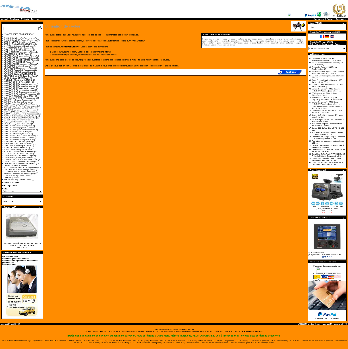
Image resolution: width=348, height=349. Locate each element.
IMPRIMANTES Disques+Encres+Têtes (20, 110)
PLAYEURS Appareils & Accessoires (19, 70)
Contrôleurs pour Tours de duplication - (318, 341)
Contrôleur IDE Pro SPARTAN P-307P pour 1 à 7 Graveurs (327, 112)
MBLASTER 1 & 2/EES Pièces (16, 54)
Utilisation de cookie (30, 19)
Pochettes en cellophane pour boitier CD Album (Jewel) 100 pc (327, 133)
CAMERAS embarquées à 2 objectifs (19, 138)
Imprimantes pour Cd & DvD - (289, 341)
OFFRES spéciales (11, 178)
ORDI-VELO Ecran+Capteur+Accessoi (20, 112)
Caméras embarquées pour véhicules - (158, 343)
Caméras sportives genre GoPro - (244, 343)
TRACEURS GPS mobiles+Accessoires (20, 94)
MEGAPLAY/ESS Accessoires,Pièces (19, 68)
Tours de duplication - (177, 341)
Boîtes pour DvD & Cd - (132, 343)
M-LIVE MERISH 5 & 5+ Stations (17, 48)
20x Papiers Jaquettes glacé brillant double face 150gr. (327, 107)
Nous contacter (9, 265)
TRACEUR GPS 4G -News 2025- (17, 82)
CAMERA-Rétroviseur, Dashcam (17, 134)
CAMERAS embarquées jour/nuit (17, 140)
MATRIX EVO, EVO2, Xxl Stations (18, 50)
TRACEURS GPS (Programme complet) (20, 92)
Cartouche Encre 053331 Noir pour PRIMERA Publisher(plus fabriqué (326, 103)
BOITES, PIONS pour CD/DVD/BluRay (20, 118)
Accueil (4, 19)
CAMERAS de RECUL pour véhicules (19, 136)
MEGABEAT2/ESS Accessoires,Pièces (20, 64)
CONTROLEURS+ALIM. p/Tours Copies (20, 106)
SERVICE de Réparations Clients (17, 180)
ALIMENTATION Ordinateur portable (19, 152)
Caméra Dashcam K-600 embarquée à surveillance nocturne (328, 146)
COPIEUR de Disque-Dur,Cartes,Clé (19, 100)
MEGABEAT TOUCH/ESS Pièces (17, 62)
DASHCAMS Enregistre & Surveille (18, 144)
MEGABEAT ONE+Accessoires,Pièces (20, 56)
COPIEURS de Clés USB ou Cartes (18, 102)
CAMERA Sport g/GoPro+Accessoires (19, 130)
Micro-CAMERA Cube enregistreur (18, 142)
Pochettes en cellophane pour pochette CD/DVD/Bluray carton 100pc (328, 138)
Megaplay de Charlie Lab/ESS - (154, 341)
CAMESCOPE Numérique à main (17, 146)
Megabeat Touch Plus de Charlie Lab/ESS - (122, 341)
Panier (330, 19)
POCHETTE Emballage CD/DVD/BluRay (20, 116)
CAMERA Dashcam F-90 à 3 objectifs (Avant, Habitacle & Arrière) (327, 208)
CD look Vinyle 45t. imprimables (17, 120)
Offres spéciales (9, 186)
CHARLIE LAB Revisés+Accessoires (19, 38)
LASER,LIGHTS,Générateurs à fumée (20, 164)
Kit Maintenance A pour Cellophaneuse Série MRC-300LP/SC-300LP (328, 72)
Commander (340, 19)
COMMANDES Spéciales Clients (17, 176)
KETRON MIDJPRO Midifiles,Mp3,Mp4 (19, 42)
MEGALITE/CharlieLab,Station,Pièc (18, 66)
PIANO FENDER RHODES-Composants (20, 168)
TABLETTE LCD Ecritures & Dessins (19, 162)
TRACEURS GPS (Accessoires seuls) (19, 90)
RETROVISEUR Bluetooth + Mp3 (17, 148)
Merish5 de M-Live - (67, 341)
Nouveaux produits (10, 183)
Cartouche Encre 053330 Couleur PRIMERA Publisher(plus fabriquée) (326, 90)
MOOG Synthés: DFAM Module (17, 78)
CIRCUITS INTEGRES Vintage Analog (20, 170)
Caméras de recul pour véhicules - (215, 343)
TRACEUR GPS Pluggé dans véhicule (20, 88)
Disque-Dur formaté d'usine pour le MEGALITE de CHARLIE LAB (326, 159)
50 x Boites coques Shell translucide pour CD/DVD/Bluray (327, 125)
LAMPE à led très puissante (15, 166)
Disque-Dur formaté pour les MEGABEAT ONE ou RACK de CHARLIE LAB (22, 244)
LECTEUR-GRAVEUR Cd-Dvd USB (18, 154)
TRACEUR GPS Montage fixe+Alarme (19, 86)
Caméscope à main (266, 343)
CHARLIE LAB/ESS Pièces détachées (20, 40)
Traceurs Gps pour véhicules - (188, 343)
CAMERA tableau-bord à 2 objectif (18, 132)
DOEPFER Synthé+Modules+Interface (20, 76)
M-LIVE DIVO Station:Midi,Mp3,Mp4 (19, 46)
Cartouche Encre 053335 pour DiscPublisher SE (324, 68)
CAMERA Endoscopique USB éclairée (19, 128)
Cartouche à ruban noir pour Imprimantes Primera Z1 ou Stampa (326, 59)
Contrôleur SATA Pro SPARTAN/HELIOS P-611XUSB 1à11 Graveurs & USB (328, 155)
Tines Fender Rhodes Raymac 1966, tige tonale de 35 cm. (327, 81)
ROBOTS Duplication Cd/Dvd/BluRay (19, 108)
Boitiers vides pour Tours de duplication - (105, 343)
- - (184, 329)
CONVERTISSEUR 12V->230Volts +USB (21, 160)
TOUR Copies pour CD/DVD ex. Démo (19, 104)
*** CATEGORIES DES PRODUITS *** (19, 34)
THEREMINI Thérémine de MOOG (18, 80)
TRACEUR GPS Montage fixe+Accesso (20, 84)
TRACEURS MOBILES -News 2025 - (19, 96)
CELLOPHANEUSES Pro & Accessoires (20, 114)
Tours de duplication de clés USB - (201, 341)
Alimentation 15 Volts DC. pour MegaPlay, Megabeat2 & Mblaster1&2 (327, 99)
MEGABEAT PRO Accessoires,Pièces (19, 58)
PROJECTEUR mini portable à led (18, 150)
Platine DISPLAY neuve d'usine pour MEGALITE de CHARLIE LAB (327, 164)
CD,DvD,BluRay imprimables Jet (17, 122)
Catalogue (14, 19)
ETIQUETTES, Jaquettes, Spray (17, 124)
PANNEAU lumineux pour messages (19, 174)
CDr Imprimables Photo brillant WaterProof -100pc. (324, 94)
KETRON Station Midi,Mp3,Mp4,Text (19, 44)
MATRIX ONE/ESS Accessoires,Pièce (19, 52)
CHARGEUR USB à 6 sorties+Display (19, 156)
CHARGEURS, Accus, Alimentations (18, 158)
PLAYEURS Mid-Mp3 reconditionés (18, 72)
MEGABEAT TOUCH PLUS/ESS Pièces (20, 60)
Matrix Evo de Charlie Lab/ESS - (90, 341)
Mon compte (319, 19)
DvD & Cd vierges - (244, 341)
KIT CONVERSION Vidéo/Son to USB (19, 172)
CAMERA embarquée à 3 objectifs (18, 126)
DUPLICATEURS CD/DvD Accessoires (19, 98)
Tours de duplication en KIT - (264, 341)
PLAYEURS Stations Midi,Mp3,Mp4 (18, 74)
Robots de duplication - (226, 341)
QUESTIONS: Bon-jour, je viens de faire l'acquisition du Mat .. (326, 254)
